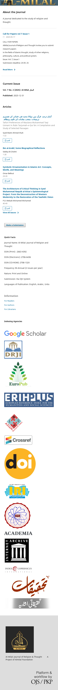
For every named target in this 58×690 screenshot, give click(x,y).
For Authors (9, 305)
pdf (8, 140)
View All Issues (9, 212)
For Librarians (10, 309)
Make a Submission (15, 225)
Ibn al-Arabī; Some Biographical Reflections (24, 148)
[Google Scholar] (25, 336)
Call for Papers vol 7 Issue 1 (16, 33)
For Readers (9, 301)
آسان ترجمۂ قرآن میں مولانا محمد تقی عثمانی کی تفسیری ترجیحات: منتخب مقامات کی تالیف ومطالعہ (29, 122)
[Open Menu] (3, 3)
